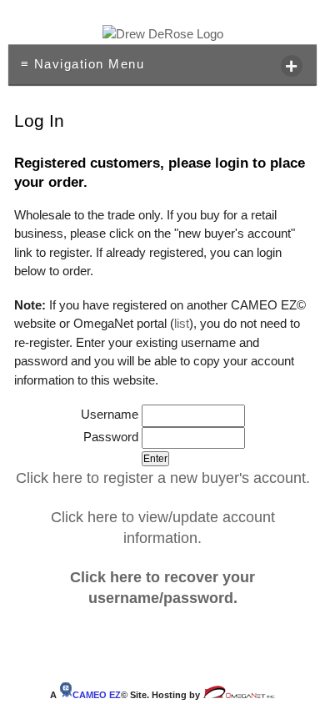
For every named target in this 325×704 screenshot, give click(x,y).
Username (111, 414)
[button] (155, 458)
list (181, 323)
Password (112, 437)
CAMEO (96, 695)
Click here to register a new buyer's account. (163, 478)
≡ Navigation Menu (160, 65)
